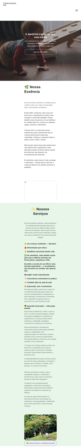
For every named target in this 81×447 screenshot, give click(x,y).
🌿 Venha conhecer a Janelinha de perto (40, 443)
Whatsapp (40, 67)
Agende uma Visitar (40, 52)
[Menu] (76, 10)
